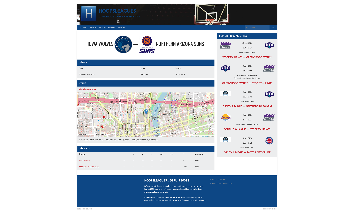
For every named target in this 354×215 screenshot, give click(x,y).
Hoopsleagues (117, 11)
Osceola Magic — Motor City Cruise (247, 152)
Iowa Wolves (84, 161)
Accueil (83, 28)
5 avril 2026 (247, 92)
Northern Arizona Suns (89, 167)
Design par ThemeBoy (270, 209)
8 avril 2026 (247, 66)
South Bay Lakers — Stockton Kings (247, 129)
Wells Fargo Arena (87, 89)
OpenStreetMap (204, 136)
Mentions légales (218, 180)
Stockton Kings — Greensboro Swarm (247, 57)
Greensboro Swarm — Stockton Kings (247, 83)
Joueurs (121, 28)
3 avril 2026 (247, 138)
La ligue (92, 28)
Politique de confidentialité (222, 184)
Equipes (111, 28)
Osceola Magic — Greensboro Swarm (247, 106)
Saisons (102, 28)
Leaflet (192, 136)
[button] (146, 112)
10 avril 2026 (247, 43)
